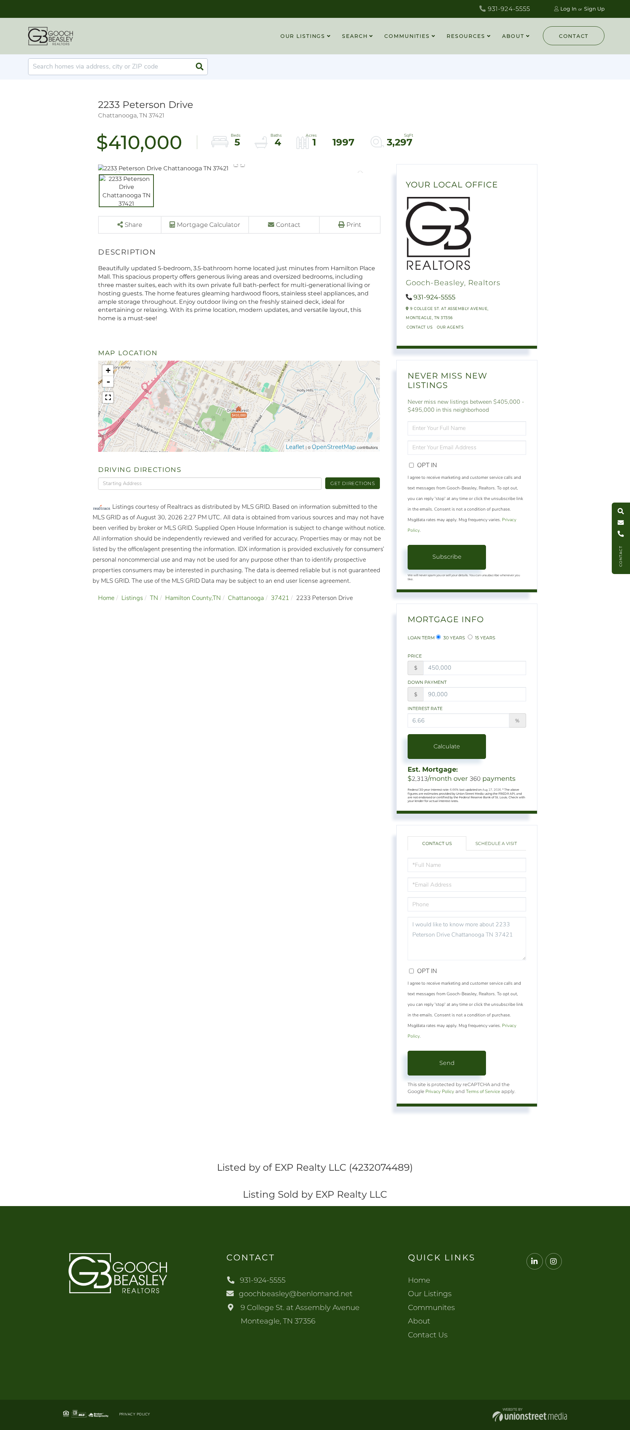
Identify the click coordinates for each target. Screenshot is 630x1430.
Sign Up (594, 8)
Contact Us (419, 327)
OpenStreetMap (334, 447)
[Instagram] (553, 1261)
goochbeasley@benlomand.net (296, 1293)
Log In (568, 8)
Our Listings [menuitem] (303, 36)
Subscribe (447, 556)
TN (154, 598)
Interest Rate (425, 708)
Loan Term (421, 637)
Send (447, 1062)
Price (415, 656)
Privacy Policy (439, 1091)
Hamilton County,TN (193, 598)
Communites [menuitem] (431, 1307)
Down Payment (427, 682)
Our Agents (450, 327)
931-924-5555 (508, 8)
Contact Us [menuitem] (428, 1334)
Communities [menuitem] (407, 36)
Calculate (446, 746)
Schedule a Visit (496, 843)
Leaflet (295, 447)
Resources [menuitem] (466, 36)
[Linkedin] (534, 1261)
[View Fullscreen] (107, 397)
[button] (199, 67)
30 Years (453, 637)
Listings (132, 598)
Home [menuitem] (419, 1280)
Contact (573, 36)
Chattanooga (246, 598)
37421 (280, 598)
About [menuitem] (513, 36)
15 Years (484, 637)
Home (106, 598)
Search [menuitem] (355, 36)
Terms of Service (483, 1091)
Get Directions (352, 483)
